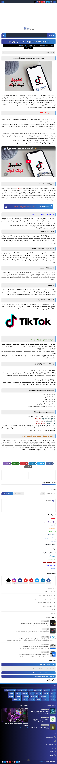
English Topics (16, 700)
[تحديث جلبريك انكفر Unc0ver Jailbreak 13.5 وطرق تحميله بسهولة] (53, 630)
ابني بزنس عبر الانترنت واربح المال (46, 595)
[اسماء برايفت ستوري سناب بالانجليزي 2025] (53, 727)
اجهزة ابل (46, 690)
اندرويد (45, 693)
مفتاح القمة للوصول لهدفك (49, 562)
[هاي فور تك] (28, 28)
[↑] (28, 760)
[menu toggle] (54, 2)
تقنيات (10, 693)
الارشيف (52, 752)
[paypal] (37, 2)
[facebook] (51, 2)
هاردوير (44, 700)
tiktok (52, 613)
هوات (38, 700)
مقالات (18, 45)
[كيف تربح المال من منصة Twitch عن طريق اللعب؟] (14, 715)
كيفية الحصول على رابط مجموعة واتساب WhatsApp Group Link (41, 720)
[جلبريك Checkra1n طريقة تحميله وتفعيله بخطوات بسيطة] (53, 623)
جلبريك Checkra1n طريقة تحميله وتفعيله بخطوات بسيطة (35, 623)
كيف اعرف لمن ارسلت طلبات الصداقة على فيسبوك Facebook (34, 654)
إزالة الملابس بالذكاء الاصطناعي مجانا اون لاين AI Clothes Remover (40, 712)
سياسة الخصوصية (50, 741)
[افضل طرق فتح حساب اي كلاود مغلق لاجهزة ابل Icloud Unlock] (53, 638)
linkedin (51, 610)
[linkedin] (49, 2)
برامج (27, 45)
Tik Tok (44, 440)
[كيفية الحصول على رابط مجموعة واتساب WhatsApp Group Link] (53, 719)
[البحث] (2, 2)
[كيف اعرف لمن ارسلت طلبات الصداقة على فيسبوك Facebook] (53, 654)
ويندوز (24, 700)
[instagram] (44, 2)
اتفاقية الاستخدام (50, 744)
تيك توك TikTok (43, 133)
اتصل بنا (52, 755)
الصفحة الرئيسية (34, 45)
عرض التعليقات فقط (18, 494)
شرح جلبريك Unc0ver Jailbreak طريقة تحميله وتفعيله (36, 646)
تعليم (17, 693)
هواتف (31, 700)
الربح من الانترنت (21, 690)
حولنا (52, 748)
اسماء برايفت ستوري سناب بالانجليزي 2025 (40, 728)
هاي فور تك (41, 761)
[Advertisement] (28, 15)
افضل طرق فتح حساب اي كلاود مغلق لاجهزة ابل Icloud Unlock (33, 639)
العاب (52, 693)
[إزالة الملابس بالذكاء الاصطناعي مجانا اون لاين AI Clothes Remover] (53, 711)
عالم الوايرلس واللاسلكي (48, 606)
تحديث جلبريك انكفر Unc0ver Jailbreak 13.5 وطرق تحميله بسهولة (32, 631)
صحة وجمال (33, 696)
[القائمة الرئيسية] (3, 35)
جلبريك (51, 696)
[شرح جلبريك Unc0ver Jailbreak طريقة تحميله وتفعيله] (53, 646)
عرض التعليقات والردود (7, 494)
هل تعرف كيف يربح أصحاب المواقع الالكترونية (43, 599)
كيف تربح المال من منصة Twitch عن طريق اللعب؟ (16, 724)
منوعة (10, 696)
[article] (15, 475)
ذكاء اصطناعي (43, 696)
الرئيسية (50, 36)
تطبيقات (24, 693)
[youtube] (42, 2)
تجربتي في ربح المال (49, 592)
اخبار (29, 690)
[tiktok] (35, 2)
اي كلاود (38, 693)
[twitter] (47, 2)
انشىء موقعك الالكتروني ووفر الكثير (45, 602)
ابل (52, 690)
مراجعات (22, 45)
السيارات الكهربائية (9, 690)
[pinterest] (39, 2)
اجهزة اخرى (37, 690)
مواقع (51, 700)
